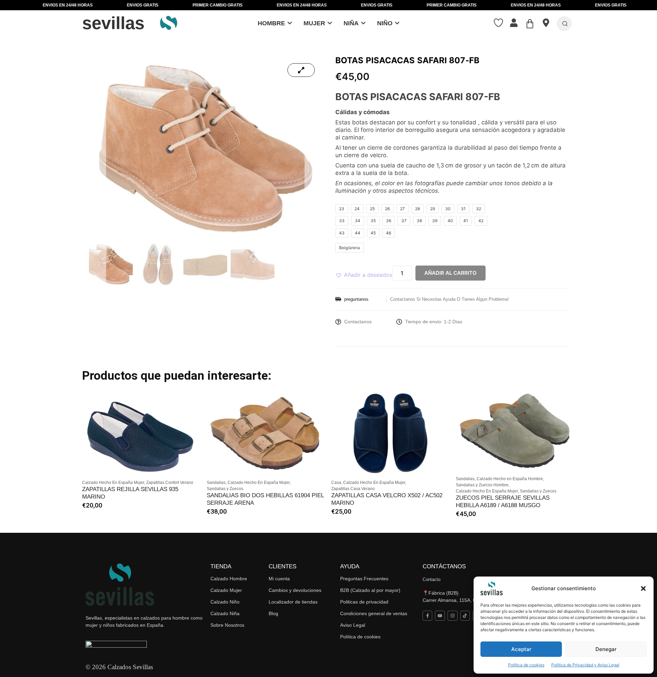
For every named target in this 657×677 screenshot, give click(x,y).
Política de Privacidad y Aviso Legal (585, 664)
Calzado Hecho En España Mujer (113, 482)
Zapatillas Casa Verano (353, 488)
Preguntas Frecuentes (364, 578)
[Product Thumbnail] (301, 70)
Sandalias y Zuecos (225, 488)
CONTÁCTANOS (444, 566)
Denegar (606, 649)
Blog (273, 613)
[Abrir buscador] (565, 23)
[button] (643, 588)
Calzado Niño (225, 602)
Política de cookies (526, 664)
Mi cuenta (279, 578)
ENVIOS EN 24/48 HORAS (36, 5)
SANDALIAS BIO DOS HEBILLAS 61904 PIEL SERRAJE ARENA (265, 499)
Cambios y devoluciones (295, 590)
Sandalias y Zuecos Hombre (483, 485)
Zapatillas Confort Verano (169, 482)
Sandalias (217, 482)
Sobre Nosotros (227, 625)
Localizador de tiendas (293, 602)
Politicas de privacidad (364, 602)
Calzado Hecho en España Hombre (510, 478)
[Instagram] (453, 616)
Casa (336, 482)
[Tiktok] (465, 616)
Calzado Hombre (228, 578)
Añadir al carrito (450, 273)
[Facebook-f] (428, 616)
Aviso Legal (352, 625)
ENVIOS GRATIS (111, 5)
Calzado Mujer (226, 590)
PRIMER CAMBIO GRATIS (186, 5)
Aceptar (521, 649)
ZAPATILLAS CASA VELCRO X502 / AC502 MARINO (386, 499)
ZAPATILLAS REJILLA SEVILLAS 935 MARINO (130, 493)
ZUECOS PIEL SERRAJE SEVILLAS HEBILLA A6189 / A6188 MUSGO (503, 502)
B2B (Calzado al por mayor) (370, 590)
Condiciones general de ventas (373, 613)
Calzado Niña (225, 613)
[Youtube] (440, 616)
